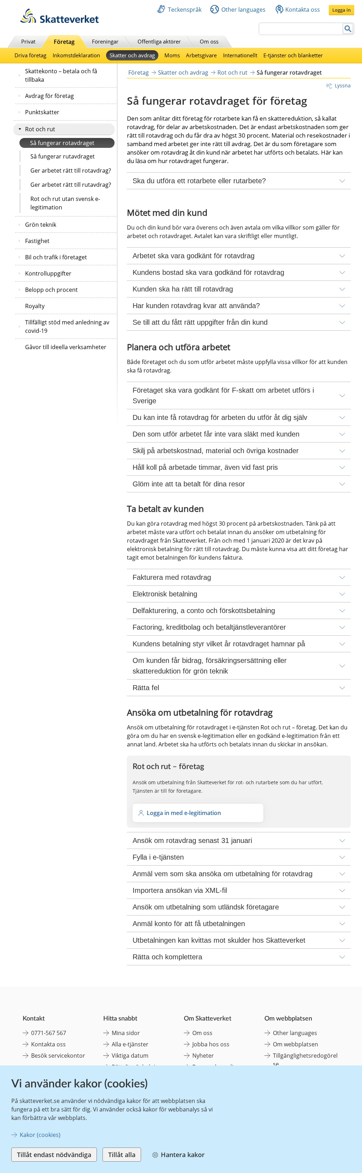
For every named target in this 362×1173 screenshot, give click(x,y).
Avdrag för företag (49, 96)
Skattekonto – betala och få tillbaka (61, 75)
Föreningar (105, 41)
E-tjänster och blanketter (293, 55)
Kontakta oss (302, 9)
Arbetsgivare (201, 55)
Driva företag (30, 55)
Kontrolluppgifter (48, 273)
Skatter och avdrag (132, 55)
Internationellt (240, 55)
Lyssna (343, 85)
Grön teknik (40, 225)
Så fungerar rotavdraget (62, 143)
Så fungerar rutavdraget (62, 156)
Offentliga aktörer (159, 41)
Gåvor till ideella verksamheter (65, 347)
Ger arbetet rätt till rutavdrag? (70, 185)
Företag (64, 42)
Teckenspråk (185, 9)
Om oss (209, 41)
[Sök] (348, 29)
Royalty (35, 306)
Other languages (243, 9)
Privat (28, 41)
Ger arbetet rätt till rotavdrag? (70, 170)
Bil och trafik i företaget (56, 257)
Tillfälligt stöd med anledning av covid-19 (67, 326)
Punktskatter (42, 112)
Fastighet (37, 241)
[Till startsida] (59, 21)
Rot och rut (40, 129)
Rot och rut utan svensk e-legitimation (65, 203)
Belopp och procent (51, 290)
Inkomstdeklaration (76, 55)
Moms (172, 55)
